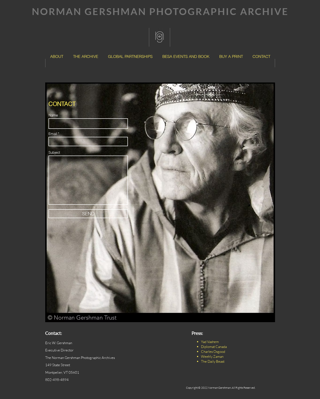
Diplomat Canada (214, 346)
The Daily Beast (212, 361)
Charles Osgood (213, 351)
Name (53, 115)
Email (52, 133)
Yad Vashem (210, 341)
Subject (54, 152)
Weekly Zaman (212, 356)
